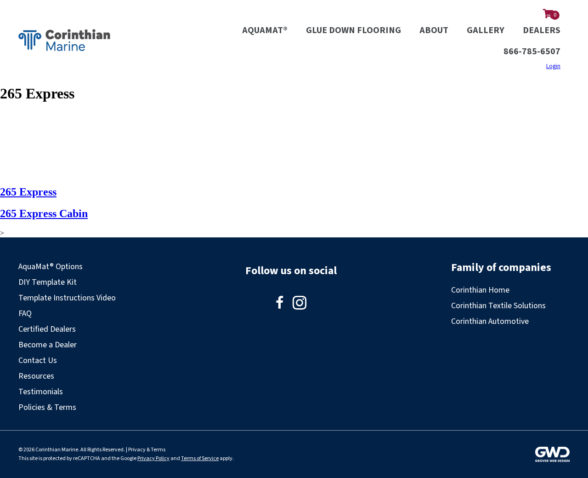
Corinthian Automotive (490, 321)
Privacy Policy (153, 458)
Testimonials (40, 391)
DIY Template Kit (47, 282)
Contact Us (37, 360)
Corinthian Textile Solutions (498, 305)
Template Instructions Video (67, 298)
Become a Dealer (47, 345)
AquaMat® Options (50, 266)
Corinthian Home (480, 290)
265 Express (28, 192)
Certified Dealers (47, 329)
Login (553, 66)
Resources (36, 376)
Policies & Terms (47, 407)
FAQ (25, 313)
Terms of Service (200, 458)
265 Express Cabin (44, 213)
